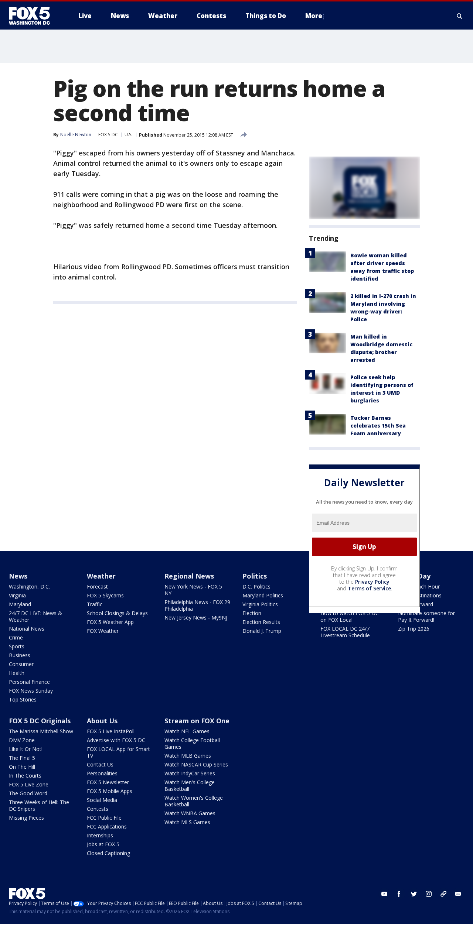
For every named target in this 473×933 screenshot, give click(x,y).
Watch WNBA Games (189, 813)
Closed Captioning (108, 853)
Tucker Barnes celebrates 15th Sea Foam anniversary (378, 425)
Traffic (94, 604)
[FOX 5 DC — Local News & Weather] (33, 16)
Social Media (102, 799)
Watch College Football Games (192, 743)
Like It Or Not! (25, 748)
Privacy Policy (372, 581)
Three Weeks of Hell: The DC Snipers (39, 805)
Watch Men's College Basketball (189, 785)
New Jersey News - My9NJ (195, 617)
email (458, 894)
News (18, 576)
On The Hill (22, 766)
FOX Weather (103, 630)
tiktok (443, 894)
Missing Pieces (26, 817)
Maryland (20, 604)
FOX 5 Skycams (105, 595)
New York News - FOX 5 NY (193, 590)
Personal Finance (29, 681)
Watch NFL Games (187, 731)
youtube (384, 894)
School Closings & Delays (117, 613)
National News (26, 628)
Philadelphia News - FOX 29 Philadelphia (197, 605)
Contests (97, 808)
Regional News (189, 576)
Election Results (261, 621)
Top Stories (23, 699)
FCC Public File (104, 817)
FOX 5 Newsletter (108, 782)
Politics (254, 576)
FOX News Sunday (31, 690)
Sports (16, 646)
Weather (101, 576)
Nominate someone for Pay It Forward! (426, 616)
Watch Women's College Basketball (193, 801)
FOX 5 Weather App (110, 621)
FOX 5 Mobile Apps (109, 791)
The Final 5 (22, 757)
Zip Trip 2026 (413, 628)
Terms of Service (369, 588)
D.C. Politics (256, 586)
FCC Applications (107, 826)
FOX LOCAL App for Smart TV (118, 752)
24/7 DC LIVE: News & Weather (35, 616)
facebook (399, 894)
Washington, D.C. (29, 586)
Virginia (17, 595)
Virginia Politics (260, 604)
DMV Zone (22, 740)
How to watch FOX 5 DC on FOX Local (349, 616)
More (313, 15)
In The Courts (25, 775)
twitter (414, 894)
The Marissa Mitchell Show (41, 731)
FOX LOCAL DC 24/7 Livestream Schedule (345, 632)
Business (19, 655)
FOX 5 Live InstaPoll (111, 731)
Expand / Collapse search (459, 15)
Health (16, 672)
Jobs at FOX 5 (103, 844)
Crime (16, 637)
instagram (429, 894)
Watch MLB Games (187, 755)
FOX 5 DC (108, 134)
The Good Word (28, 793)
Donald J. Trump (261, 630)
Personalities (102, 773)
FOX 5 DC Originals (40, 720)
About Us (102, 720)
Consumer (21, 664)
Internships (100, 835)
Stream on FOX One (196, 720)
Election (251, 613)
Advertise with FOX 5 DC (116, 740)
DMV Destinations (420, 595)
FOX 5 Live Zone (28, 784)
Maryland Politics (262, 595)
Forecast (97, 586)
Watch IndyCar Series (189, 773)
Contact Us (100, 764)
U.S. (128, 134)
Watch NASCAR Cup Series (196, 764)
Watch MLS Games (187, 822)
